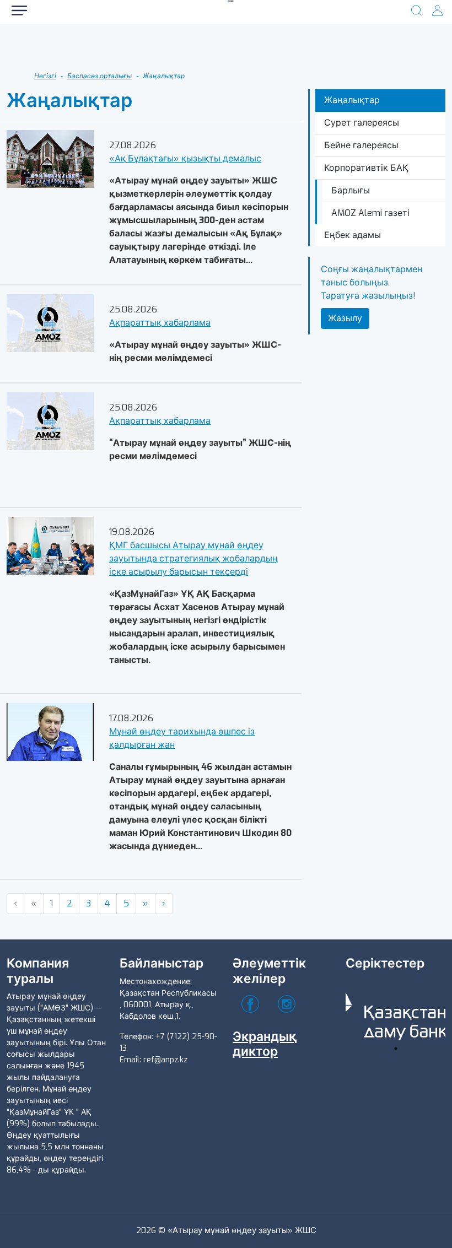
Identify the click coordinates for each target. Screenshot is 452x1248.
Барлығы (350, 190)
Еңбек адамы (352, 235)
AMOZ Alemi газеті (370, 213)
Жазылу (345, 318)
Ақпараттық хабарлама (160, 322)
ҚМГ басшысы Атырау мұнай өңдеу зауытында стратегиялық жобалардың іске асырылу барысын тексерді (193, 558)
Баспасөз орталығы (99, 76)
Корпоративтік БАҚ (366, 168)
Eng (176, 49)
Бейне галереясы (361, 145)
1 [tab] (395, 1048)
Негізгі (45, 76)
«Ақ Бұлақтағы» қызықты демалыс (185, 158)
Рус (49, 49)
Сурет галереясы (361, 122)
